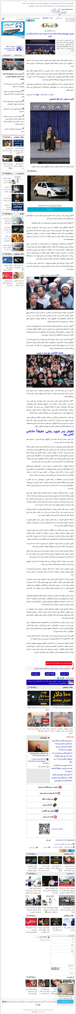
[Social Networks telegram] (58, 678)
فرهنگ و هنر (58, 6)
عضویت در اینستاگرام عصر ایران (48, 787)
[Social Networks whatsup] (63, 678)
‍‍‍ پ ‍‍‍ (50, 17)
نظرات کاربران (50, 674)
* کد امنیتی (71, 966)
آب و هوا (48, 3)
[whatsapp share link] (34, 20)
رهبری (55, 844)
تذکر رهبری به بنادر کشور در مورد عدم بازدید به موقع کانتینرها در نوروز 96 (62, 768)
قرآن (48, 6)
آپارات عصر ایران (48, 817)
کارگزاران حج (61, 844)
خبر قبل (36, 674)
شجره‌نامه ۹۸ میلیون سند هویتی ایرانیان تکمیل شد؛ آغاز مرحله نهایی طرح (13, 94)
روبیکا (37, 94)
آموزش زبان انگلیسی (48, 811)
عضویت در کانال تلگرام (47, 94)
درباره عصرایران (54, 1002)
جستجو (57, 3)
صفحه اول (71, 3)
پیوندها (35, 1002)
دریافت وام (50, 209)
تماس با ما (66, 3)
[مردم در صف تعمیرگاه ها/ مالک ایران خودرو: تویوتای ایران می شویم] (13, 64)
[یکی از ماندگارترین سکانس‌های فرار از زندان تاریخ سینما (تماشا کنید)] (38, 746)
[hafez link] (50, 25)
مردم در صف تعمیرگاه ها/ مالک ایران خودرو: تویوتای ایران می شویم (13, 76)
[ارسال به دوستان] (45, 18)
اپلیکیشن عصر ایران (57, 829)
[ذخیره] (46, 18)
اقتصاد (23, 3)
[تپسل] (28, 171)
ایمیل (72, 945)
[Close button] (73, 982)
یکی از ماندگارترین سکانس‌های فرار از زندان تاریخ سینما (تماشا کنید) (39, 754)
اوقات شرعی (43, 3)
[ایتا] (61, 850)
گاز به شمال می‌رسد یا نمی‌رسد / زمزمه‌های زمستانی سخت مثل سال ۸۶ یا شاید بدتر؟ (38, 761)
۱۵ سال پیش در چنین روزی (48, 793)
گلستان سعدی (47, 805)
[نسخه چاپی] (43, 18)
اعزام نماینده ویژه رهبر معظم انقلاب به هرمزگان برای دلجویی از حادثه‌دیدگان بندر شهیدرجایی (61, 778)
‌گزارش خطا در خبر (70, 20)
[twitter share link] (26, 20)
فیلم (41, 6)
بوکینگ (41, 940)
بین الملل (64, 6)
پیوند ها (38, 3)
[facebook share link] (29, 20)
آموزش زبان (31, 6)
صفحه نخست (72, 18)
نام (73, 939)
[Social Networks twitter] (61, 678)
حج (66, 844)
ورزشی (68, 6)
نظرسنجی (53, 3)
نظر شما (71, 935)
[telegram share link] (31, 20)
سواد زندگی (33, 3)
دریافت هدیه (65, 1002)
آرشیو (62, 3)
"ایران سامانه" (34, 1012)
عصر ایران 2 (37, 6)
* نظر (72, 951)
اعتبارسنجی (47, 940)
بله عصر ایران (30, 94)
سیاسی (28, 3)
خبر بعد (63, 674)
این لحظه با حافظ (47, 799)
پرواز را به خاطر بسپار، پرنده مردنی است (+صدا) (9, 48)
